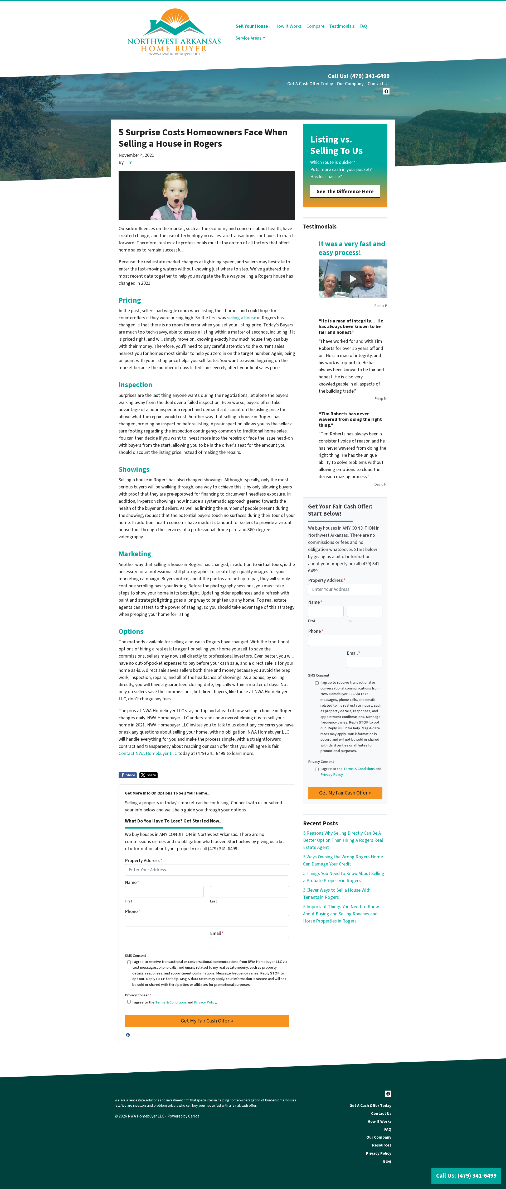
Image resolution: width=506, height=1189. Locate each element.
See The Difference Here (345, 191)
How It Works (288, 26)
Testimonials (342, 26)
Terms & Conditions (171, 1002)
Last (213, 901)
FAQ (363, 26)
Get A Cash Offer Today (310, 83)
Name (132, 882)
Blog (387, 1161)
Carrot (193, 1116)
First (128, 901)
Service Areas (248, 38)
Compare (315, 26)
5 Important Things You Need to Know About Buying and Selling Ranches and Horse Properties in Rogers (341, 913)
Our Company (350, 83)
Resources (381, 1145)
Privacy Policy (205, 1002)
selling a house (241, 318)
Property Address (143, 860)
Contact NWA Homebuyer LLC (148, 753)
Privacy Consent (138, 995)
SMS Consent (135, 955)
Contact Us (379, 83)
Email (216, 933)
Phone (132, 911)
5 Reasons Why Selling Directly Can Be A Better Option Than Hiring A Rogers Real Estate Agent (343, 840)
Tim (129, 162)
